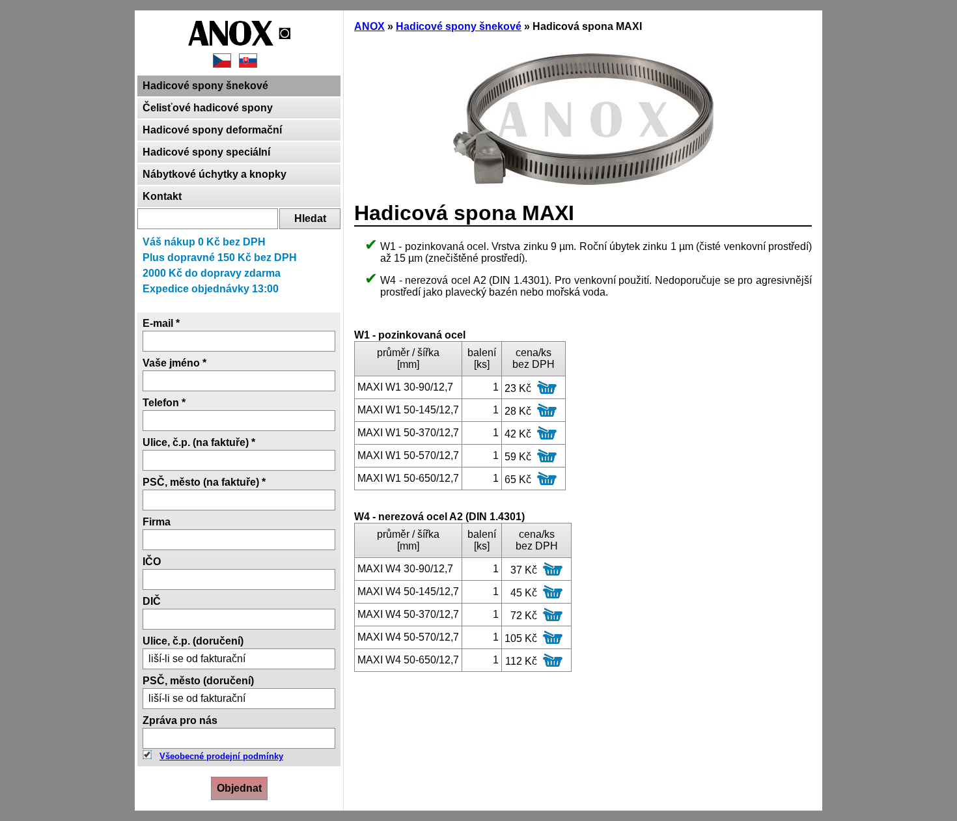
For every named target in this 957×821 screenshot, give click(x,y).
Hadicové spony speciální (206, 152)
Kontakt (162, 196)
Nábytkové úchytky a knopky (214, 174)
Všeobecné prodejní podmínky (221, 756)
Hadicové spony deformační (212, 129)
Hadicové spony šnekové (205, 85)
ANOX (369, 26)
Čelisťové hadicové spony (208, 107)
